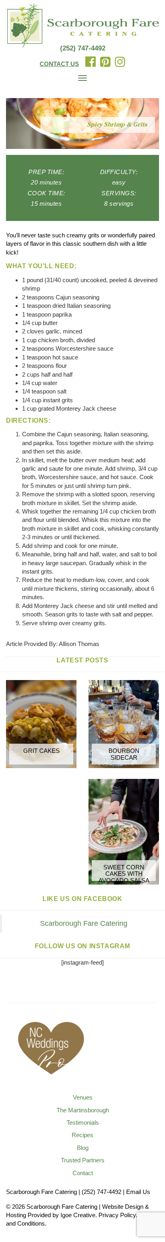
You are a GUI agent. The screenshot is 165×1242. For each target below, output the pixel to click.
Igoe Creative (77, 1215)
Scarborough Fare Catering (83, 923)
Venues (83, 1097)
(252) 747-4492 (82, 48)
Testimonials (82, 1122)
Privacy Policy (117, 1215)
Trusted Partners (83, 1160)
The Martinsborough (82, 1110)
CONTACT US (59, 63)
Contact (82, 1173)
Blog (83, 1147)
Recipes (82, 1135)
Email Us (138, 1191)
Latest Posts (82, 660)
